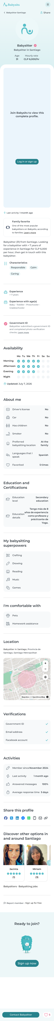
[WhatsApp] (28, 818)
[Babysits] (11, 4)
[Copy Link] (46, 818)
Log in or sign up (27, 161)
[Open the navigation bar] (48, 4)
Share (46, 12)
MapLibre (25, 697)
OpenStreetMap (38, 697)
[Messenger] (23, 818)
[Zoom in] (45, 663)
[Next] (49, 863)
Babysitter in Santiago (27, 50)
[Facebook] (5, 818)
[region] (27, 679)
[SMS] (34, 818)
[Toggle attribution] (47, 697)
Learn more (30, 232)
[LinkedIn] (17, 818)
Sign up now (27, 963)
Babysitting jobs (28, 886)
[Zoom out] (45, 669)
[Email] (40, 818)
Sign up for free (33, 903)
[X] (11, 818)
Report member (15, 903)
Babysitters (10, 886)
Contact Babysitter (21, 1014)
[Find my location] (45, 677)
